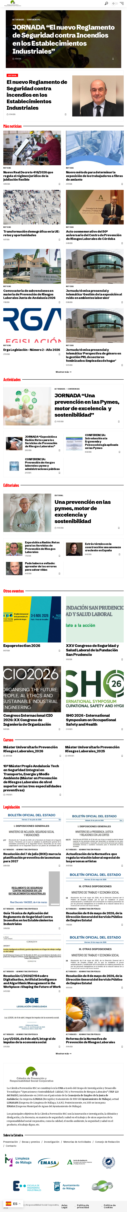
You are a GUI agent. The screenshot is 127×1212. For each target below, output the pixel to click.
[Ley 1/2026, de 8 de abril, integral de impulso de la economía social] (32, 1014)
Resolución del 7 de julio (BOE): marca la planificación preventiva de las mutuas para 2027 (32, 857)
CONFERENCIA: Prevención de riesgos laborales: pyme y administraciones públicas (42, 464)
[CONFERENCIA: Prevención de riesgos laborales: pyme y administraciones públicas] (14, 466)
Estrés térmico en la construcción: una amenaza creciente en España (103, 547)
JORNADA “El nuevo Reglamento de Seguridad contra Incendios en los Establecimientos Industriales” (63, 39)
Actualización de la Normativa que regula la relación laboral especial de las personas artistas (93, 857)
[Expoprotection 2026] (32, 619)
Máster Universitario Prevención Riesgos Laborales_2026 (30, 749)
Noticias (7, 167)
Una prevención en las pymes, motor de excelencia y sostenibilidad (83, 512)
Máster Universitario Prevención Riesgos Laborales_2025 (92, 749)
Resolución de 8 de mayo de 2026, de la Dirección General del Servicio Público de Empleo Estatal (94, 916)
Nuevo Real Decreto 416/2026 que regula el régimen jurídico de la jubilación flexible (28, 175)
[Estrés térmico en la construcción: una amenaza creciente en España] (74, 549)
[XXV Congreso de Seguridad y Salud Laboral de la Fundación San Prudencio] (95, 619)
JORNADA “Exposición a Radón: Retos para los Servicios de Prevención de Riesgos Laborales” (41, 441)
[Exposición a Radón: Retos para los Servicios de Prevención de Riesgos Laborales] (14, 549)
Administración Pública (27, 849)
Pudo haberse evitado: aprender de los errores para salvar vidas (41, 566)
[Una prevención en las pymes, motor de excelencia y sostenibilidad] (27, 513)
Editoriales (11, 485)
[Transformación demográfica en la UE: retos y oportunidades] (32, 207)
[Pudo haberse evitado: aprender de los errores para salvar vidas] (14, 568)
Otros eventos (13, 591)
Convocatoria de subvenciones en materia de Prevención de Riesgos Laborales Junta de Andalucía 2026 (29, 294)
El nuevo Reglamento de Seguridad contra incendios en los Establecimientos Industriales (37, 95)
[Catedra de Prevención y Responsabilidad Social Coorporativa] (12, 3)
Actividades (18, 19)
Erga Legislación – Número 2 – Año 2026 (31, 350)
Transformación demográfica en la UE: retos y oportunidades (31, 233)
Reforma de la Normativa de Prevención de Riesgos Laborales (90, 1040)
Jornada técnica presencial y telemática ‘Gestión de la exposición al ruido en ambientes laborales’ (94, 294)
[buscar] (106, 3)
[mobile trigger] (121, 3)
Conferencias (33, 19)
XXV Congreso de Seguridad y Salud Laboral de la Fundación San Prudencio (92, 650)
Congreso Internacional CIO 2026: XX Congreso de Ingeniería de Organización (28, 720)
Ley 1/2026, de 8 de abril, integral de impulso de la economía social (29, 1040)
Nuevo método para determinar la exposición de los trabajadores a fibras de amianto (94, 175)
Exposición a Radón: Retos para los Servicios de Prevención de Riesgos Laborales (42, 547)
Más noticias (12, 126)
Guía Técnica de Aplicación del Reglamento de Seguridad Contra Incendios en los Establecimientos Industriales (28, 918)
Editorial (12, 75)
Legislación (11, 807)
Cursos (8, 740)
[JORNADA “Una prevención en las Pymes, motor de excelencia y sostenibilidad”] (27, 406)
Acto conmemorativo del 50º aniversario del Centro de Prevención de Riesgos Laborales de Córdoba (93, 235)
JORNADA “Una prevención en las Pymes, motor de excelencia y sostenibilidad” (87, 405)
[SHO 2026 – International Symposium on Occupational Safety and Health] (95, 689)
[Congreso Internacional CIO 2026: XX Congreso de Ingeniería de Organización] (32, 689)
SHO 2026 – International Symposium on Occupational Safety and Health (91, 720)
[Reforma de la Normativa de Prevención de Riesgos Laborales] (95, 1014)
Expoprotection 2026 (21, 645)
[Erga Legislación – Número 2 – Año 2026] (32, 325)
